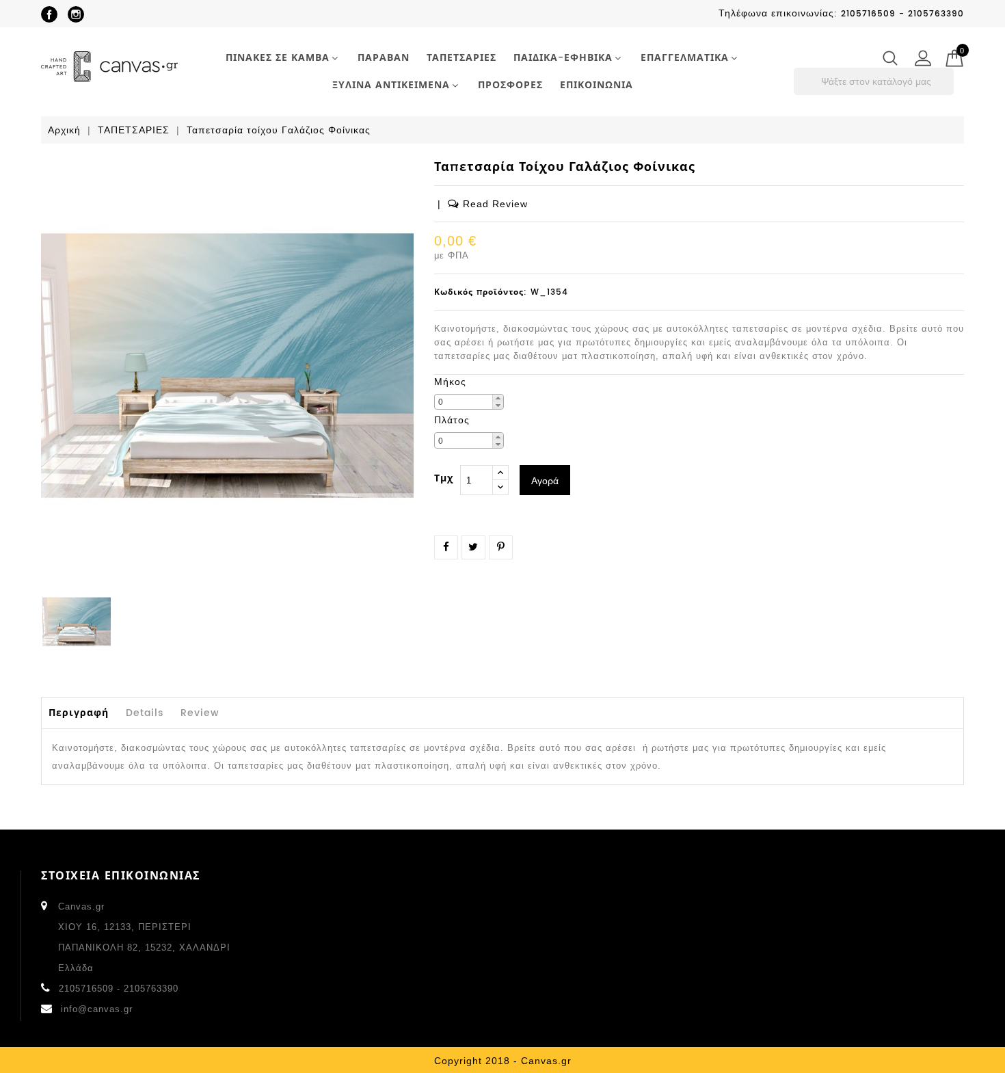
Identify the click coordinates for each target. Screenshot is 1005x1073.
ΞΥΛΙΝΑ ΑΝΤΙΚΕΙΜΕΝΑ (391, 85)
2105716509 (868, 14)
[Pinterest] (501, 547)
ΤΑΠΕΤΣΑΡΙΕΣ (461, 58)
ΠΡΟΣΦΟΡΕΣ (510, 85)
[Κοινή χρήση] (446, 547)
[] (950, 91)
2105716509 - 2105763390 (118, 988)
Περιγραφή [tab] (79, 713)
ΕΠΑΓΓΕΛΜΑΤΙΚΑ (685, 58)
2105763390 (936, 14)
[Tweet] (473, 547)
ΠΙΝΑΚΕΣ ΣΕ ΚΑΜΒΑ (278, 58)
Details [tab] (144, 713)
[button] (497, 398)
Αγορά (545, 480)
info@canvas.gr (97, 1009)
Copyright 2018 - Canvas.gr (503, 1060)
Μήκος (450, 381)
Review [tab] (199, 713)
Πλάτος (452, 419)
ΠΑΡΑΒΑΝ (384, 58)
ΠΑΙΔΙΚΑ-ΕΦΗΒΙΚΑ (563, 58)
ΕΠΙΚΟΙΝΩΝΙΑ (596, 85)
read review (495, 203)
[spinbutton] (469, 402)
